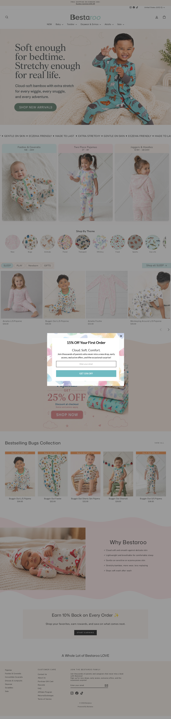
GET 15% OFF (86, 373)
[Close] (121, 336)
